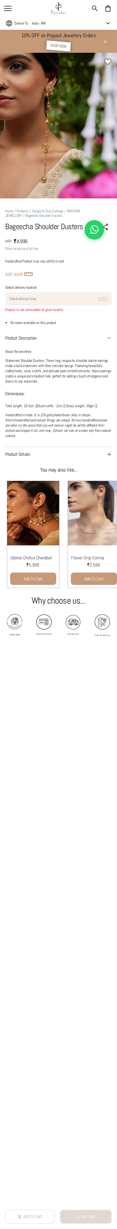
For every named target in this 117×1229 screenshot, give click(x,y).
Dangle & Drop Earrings (48, 211)
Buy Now (88, 1216)
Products (23, 211)
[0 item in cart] (108, 8)
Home (9, 211)
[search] (95, 8)
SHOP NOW (58, 46)
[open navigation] (8, 8)
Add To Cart (33, 579)
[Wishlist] (107, 62)
